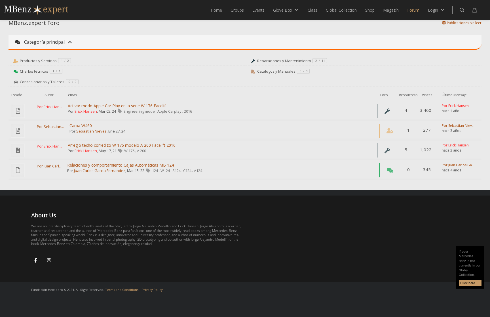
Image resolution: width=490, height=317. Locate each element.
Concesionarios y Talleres (42, 81)
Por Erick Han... (49, 106)
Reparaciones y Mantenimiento (284, 60)
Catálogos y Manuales (276, 71)
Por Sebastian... (50, 126)
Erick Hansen (86, 111)
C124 (187, 170)
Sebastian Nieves (91, 131)
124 (155, 170)
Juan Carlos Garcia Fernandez (99, 170)
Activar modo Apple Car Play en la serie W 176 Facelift (117, 105)
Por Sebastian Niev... (458, 125)
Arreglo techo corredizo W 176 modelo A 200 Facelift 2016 (122, 145)
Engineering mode (140, 111)
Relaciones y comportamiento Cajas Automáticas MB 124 (120, 165)
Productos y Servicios (38, 60)
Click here (467, 283)
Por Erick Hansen (455, 105)
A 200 (141, 150)
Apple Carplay (169, 111)
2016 (188, 111)
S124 (176, 170)
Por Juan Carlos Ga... (458, 165)
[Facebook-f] (35, 260)
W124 (165, 170)
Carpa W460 (80, 125)
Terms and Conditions (121, 289)
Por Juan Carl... (49, 166)
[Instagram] (49, 260)
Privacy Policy (152, 289)
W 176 (129, 150)
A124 (198, 170)
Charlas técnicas (34, 71)
